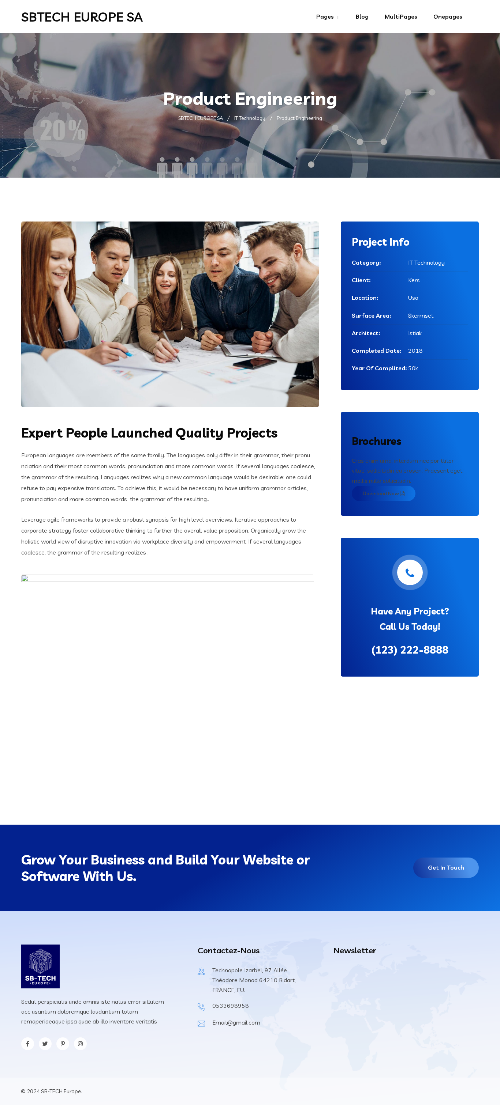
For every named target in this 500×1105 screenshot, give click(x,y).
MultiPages (401, 16)
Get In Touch (446, 867)
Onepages (447, 16)
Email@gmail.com (236, 1022)
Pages (325, 16)
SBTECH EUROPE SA (82, 17)
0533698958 (230, 1005)
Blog (362, 16)
